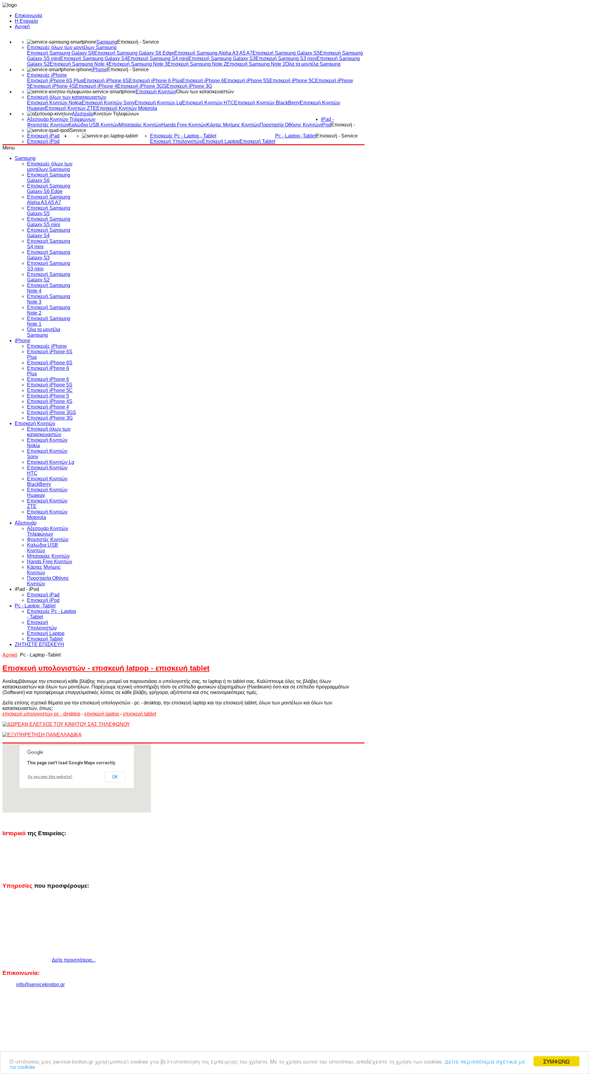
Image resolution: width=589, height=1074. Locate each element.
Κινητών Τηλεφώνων (116, 113)
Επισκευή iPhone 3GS (141, 86)
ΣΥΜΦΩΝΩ (556, 1061)
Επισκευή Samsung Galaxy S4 (93, 58)
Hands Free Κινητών (183, 124)
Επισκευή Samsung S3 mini (286, 58)
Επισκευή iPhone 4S (52, 86)
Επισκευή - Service (138, 42)
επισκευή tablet (139, 713)
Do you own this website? (50, 777)
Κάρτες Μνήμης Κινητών (233, 124)
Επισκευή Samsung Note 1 (255, 64)
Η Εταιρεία (26, 21)
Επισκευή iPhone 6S (106, 80)
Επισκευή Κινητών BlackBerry (267, 102)
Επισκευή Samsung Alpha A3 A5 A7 (213, 53)
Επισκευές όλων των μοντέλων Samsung (72, 47)
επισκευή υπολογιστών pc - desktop (41, 713)
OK (114, 776)
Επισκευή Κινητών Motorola (126, 108)
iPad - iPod (327, 122)
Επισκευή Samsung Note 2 (196, 64)
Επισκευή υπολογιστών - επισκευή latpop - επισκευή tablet (106, 668)
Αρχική (22, 26)
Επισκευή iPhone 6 (203, 80)
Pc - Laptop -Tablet (295, 135)
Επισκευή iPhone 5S (246, 80)
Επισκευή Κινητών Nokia (54, 102)
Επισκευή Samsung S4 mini (157, 58)
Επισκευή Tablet (257, 141)
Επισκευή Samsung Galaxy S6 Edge (134, 53)
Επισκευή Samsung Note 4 (79, 64)
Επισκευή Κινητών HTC (208, 102)
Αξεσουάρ (83, 113)
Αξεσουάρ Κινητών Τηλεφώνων (61, 119)
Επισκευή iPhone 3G (189, 86)
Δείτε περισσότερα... (73, 960)
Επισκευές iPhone (47, 75)
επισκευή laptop (102, 713)
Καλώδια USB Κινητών (93, 124)
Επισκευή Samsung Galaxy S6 (60, 53)
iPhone (99, 69)
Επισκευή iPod (43, 141)
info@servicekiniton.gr (40, 984)
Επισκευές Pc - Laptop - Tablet (183, 135)
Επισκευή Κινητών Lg (158, 102)
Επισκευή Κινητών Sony (108, 102)
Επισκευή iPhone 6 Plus (155, 80)
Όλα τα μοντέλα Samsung (313, 64)
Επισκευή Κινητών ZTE (70, 108)
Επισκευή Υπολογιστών (176, 141)
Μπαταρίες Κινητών (140, 124)
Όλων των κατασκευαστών (205, 91)
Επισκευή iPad (43, 135)
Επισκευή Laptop (221, 141)
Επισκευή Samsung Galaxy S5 (286, 53)
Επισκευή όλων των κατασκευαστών (66, 97)
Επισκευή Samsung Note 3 (138, 64)
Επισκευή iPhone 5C (292, 80)
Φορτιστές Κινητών (47, 124)
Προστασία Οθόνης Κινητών (290, 124)
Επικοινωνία (28, 15)
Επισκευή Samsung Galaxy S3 (222, 58)
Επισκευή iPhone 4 (96, 86)
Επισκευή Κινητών (156, 91)
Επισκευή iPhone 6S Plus (55, 80)
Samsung (106, 42)
